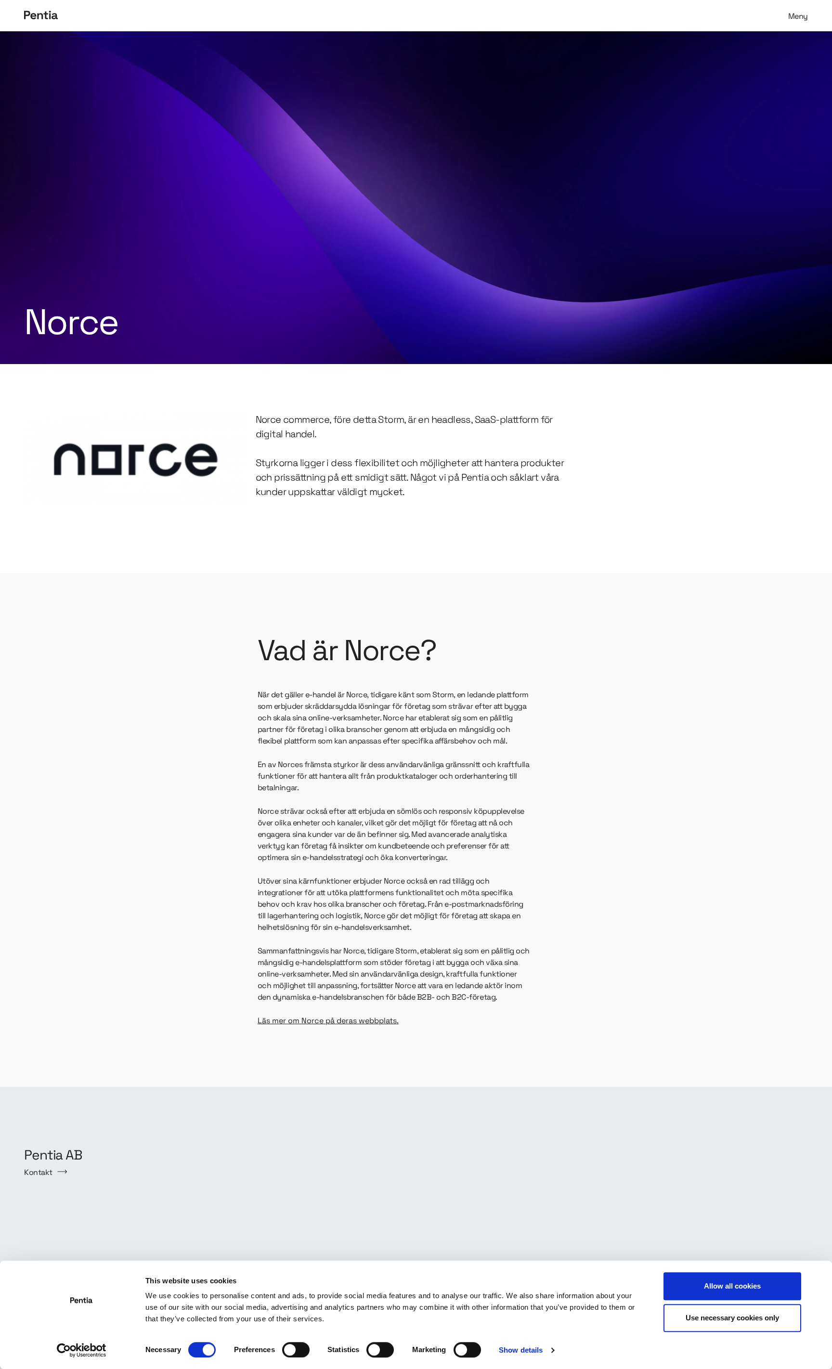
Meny (798, 16)
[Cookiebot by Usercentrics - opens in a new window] (81, 1350)
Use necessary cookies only (732, 1318)
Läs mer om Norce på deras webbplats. (328, 1021)
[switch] (296, 1349)
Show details (521, 1350)
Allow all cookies (732, 1286)
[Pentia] (217, 15)
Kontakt (38, 1172)
